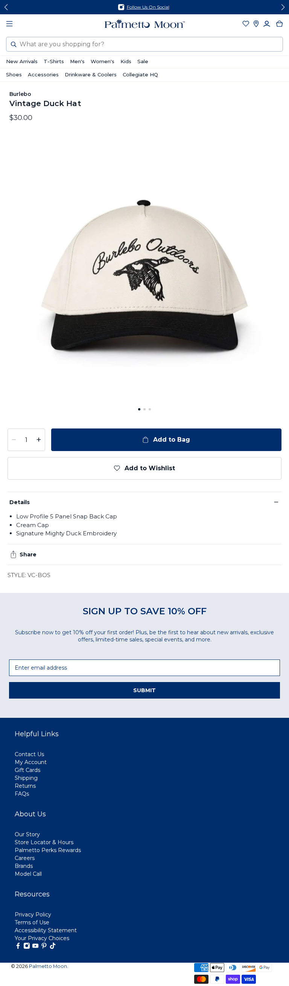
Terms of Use (32, 922)
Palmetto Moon (48, 966)
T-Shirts (54, 61)
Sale (142, 61)
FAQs (22, 793)
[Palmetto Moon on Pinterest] (44, 947)
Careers (25, 858)
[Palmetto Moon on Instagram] (26, 947)
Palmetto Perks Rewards (48, 850)
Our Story (27, 834)
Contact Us (29, 754)
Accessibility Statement (46, 930)
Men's (77, 61)
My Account (31, 762)
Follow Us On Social (148, 7)
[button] (139, 409)
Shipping (26, 778)
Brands (24, 866)
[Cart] (279, 23)
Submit (144, 690)
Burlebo (20, 94)
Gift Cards (27, 770)
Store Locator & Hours (44, 842)
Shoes (14, 74)
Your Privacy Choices (42, 938)
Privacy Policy (33, 914)
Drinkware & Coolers (91, 74)
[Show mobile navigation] (9, 23)
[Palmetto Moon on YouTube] (35, 947)
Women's (102, 61)
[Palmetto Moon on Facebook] (18, 947)
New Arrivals (22, 61)
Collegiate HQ (140, 74)
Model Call (28, 874)
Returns (25, 785)
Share (28, 554)
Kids (125, 61)
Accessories (43, 74)
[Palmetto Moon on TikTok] (52, 947)
